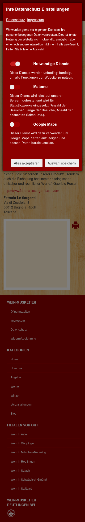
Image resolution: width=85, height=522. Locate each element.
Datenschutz (15, 19)
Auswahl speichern (62, 163)
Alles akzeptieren (26, 163)
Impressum (35, 19)
